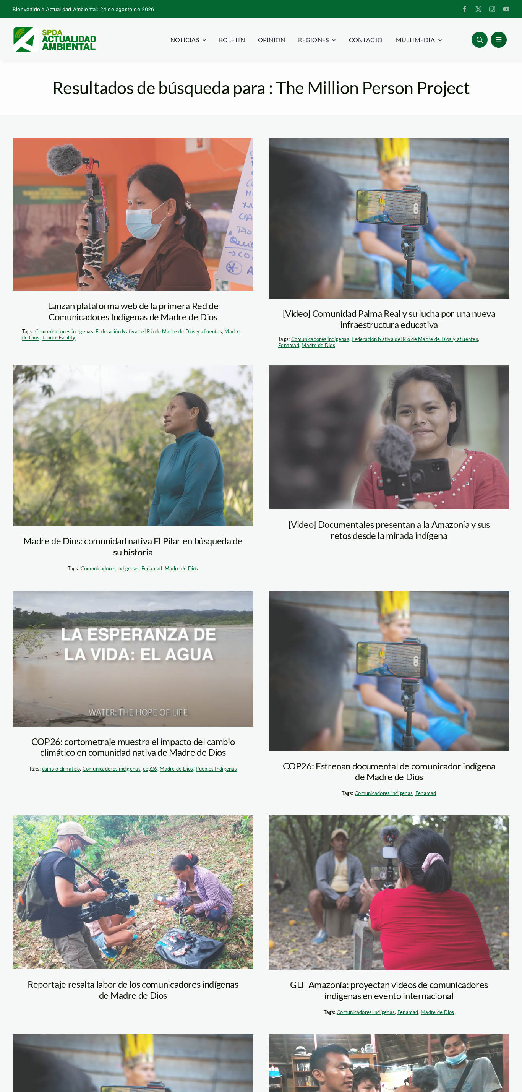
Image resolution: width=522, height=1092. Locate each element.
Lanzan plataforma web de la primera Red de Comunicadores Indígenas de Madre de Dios (133, 311)
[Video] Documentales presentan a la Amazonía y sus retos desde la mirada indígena (389, 530)
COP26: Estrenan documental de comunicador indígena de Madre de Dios (389, 771)
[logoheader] (54, 29)
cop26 (150, 769)
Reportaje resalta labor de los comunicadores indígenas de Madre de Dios (133, 989)
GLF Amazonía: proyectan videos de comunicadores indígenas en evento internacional (389, 990)
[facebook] (465, 9)
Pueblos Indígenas (216, 769)
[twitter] (478, 9)
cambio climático (61, 769)
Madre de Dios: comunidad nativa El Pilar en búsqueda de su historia (132, 546)
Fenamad (288, 345)
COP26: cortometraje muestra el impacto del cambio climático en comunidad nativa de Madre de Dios (133, 747)
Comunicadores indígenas (64, 331)
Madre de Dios (318, 345)
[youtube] (506, 9)
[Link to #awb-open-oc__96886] (480, 40)
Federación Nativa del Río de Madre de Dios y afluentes (159, 331)
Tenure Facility (58, 337)
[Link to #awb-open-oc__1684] (499, 40)
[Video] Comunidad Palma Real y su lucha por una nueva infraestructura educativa (389, 319)
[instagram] (492, 9)
